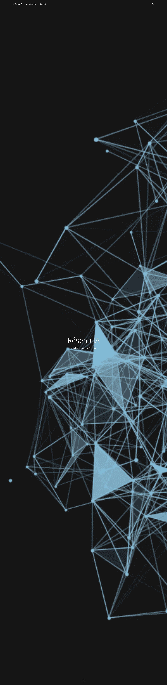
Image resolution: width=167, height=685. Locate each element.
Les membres (31, 4)
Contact (43, 4)
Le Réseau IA (17, 4)
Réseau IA (83, 340)
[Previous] (83, 680)
